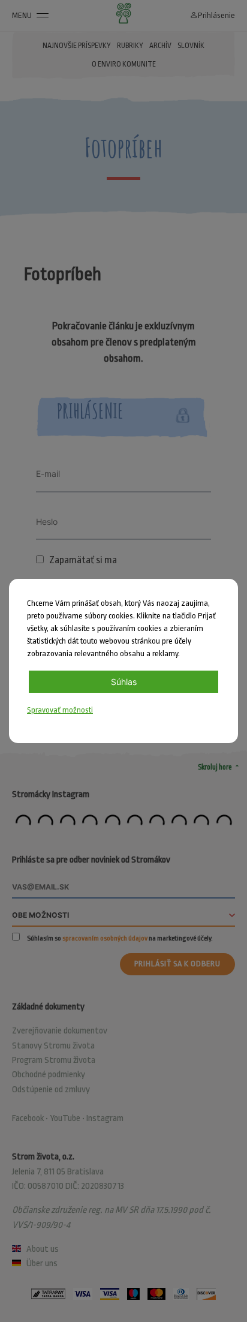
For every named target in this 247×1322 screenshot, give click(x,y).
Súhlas (124, 682)
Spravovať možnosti (60, 709)
